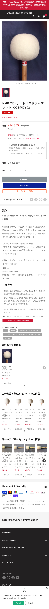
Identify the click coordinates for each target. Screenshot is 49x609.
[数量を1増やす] (25, 170)
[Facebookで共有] (31, 199)
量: (3, 170)
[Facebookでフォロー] (4, 577)
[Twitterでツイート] (40, 199)
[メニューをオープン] (3, 13)
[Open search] (34, 16)
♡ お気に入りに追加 (24, 191)
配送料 (10, 135)
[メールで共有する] (45, 199)
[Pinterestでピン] (36, 199)
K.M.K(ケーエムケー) (10, 117)
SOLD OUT (24, 179)
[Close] (47, 588)
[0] (44, 16)
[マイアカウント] (39, 16)
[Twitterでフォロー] (8, 577)
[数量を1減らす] (10, 170)
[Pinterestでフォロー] (17, 577)
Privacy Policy (22, 598)
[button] (24, 185)
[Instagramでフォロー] (13, 577)
